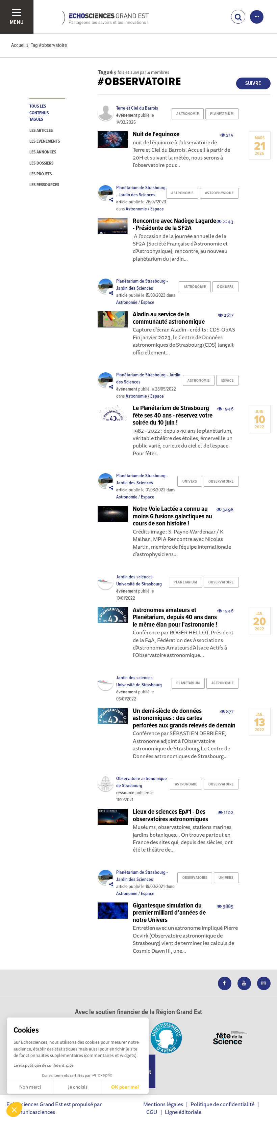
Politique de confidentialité (222, 1104)
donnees (225, 287)
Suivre (253, 83)
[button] (14, 1109)
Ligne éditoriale (183, 1112)
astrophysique (219, 193)
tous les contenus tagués (39, 113)
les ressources (44, 185)
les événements (44, 141)
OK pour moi (125, 1087)
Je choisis (77, 1087)
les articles (41, 131)
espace (227, 380)
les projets (40, 174)
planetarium (221, 114)
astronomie (187, 114)
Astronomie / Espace (145, 209)
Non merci (30, 1087)
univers (189, 481)
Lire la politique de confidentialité (43, 1065)
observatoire (220, 481)
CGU (151, 1112)
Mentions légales (163, 1104)
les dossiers (41, 163)
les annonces (42, 152)
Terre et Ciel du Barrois (137, 108)
